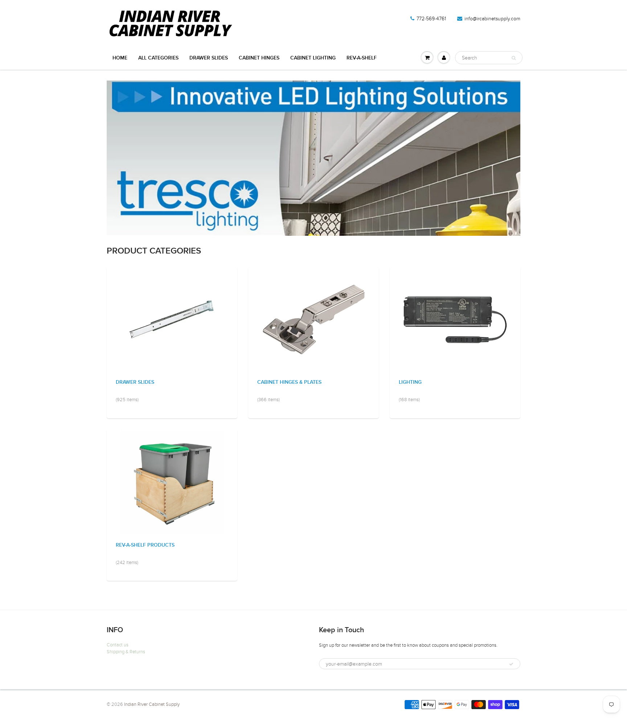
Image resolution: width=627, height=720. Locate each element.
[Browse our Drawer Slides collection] (172, 319)
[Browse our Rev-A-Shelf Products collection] (172, 482)
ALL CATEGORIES (158, 58)
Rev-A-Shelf (362, 58)
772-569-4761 (431, 19)
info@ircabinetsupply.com (492, 19)
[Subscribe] (511, 664)
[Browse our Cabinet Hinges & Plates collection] (313, 319)
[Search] (513, 58)
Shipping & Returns (126, 652)
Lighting (410, 382)
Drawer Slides (135, 382)
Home (119, 58)
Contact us (117, 645)
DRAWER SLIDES (208, 58)
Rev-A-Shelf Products (145, 545)
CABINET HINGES (259, 58)
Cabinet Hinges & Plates (289, 382)
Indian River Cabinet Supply (152, 704)
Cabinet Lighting (313, 58)
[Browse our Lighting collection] (455, 319)
